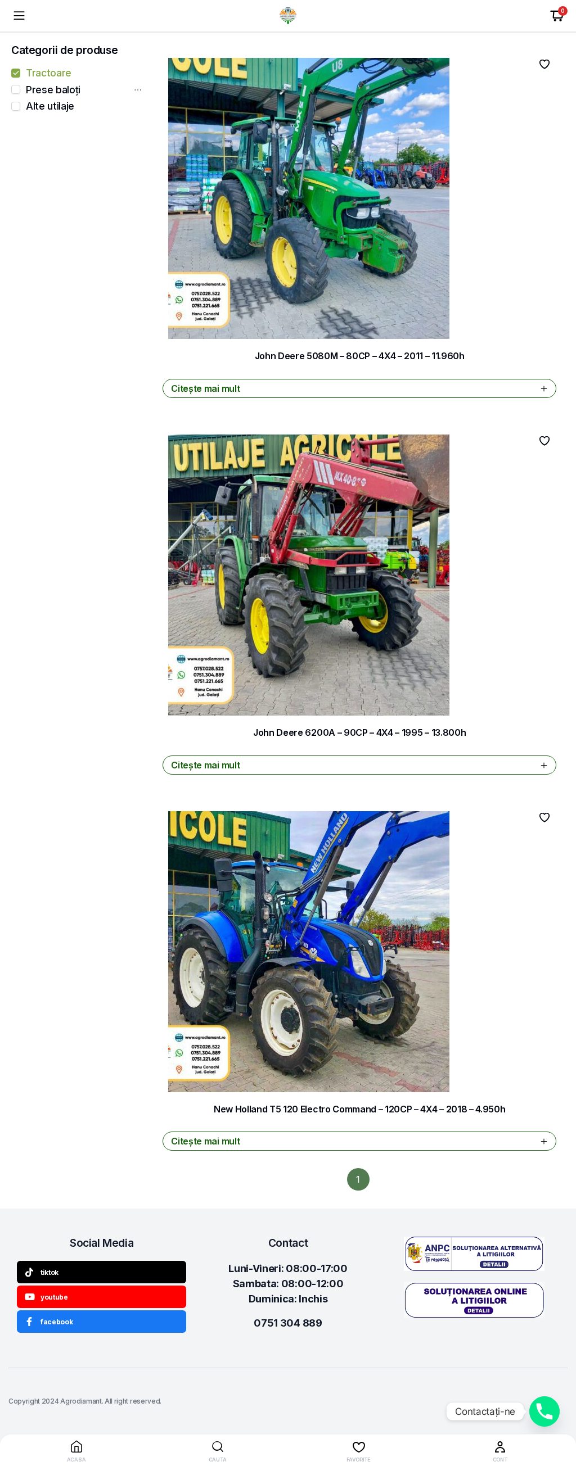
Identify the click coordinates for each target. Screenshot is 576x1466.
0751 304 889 (288, 1323)
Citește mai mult (205, 388)
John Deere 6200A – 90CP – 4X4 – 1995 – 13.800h (359, 732)
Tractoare (48, 73)
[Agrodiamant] (288, 15)
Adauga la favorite (545, 64)
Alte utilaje (50, 106)
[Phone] (544, 1411)
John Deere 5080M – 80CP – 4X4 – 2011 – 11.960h (360, 355)
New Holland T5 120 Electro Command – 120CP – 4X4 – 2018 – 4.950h (360, 1109)
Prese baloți (53, 90)
